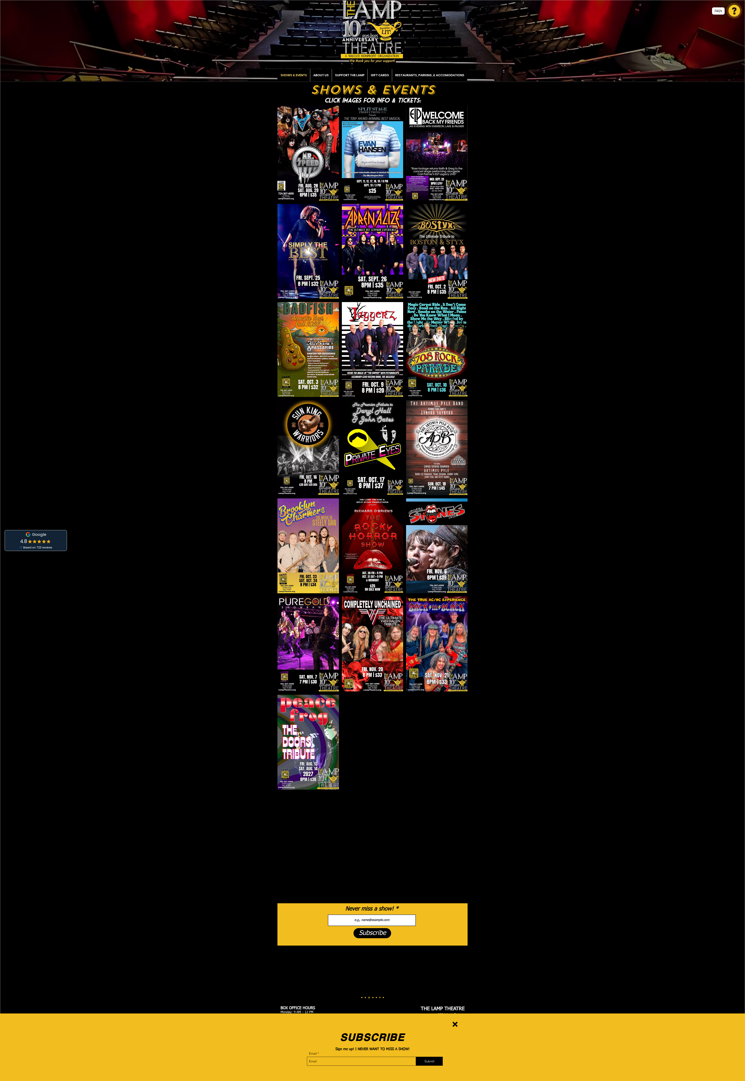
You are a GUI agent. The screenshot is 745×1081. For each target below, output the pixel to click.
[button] (455, 1024)
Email (313, 1053)
